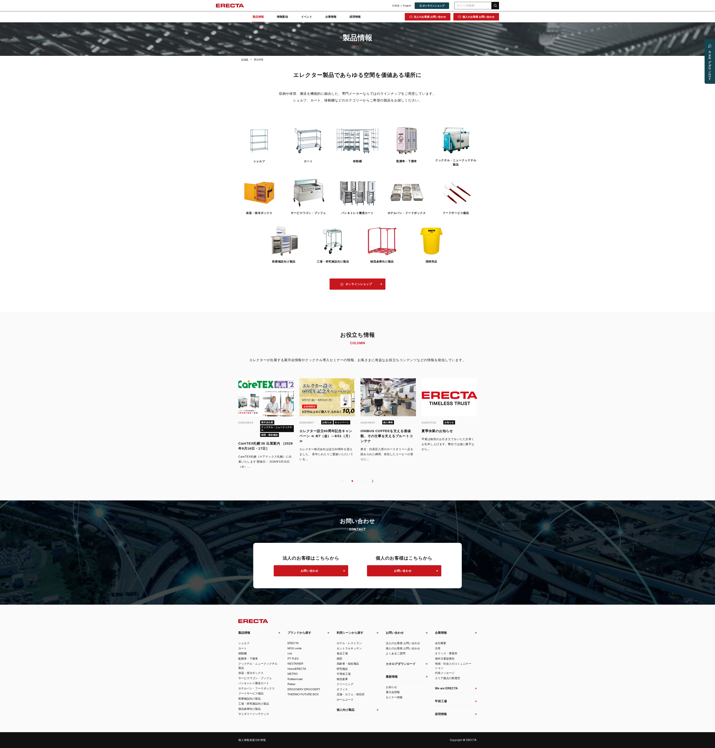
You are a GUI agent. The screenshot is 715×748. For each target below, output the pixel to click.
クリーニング (345, 684)
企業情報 (330, 16)
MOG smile (294, 648)
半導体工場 (344, 673)
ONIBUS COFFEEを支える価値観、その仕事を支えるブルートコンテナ (386, 436)
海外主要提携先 (445, 658)
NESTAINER (295, 663)
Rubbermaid (294, 679)
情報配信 (282, 16)
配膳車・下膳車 (406, 161)
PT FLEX (293, 658)
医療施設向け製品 (283, 261)
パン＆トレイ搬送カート (357, 212)
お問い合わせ (309, 570)
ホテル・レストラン (349, 643)
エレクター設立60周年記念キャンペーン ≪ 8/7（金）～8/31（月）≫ (325, 436)
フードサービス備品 (456, 212)
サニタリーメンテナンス (253, 713)
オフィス (342, 689)
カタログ (709, 64)
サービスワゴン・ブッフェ (308, 212)
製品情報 (258, 16)
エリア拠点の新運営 (447, 678)
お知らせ (391, 687)
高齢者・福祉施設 (348, 663)
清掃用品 (431, 261)
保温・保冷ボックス (259, 212)
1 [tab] (352, 481)
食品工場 (342, 653)
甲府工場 (441, 701)
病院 (339, 658)
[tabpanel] (266, 423)
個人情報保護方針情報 (252, 740)
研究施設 (342, 668)
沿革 (438, 648)
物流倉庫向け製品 (382, 261)
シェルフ (259, 161)
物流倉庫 (342, 679)
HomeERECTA (296, 668)
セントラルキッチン (349, 648)
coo (289, 653)
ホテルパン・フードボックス (407, 212)
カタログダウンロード (401, 663)
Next (372, 481)
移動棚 (357, 161)
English (407, 5)
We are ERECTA (446, 688)
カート (308, 161)
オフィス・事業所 (446, 653)
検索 (495, 5)
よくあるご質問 (395, 653)
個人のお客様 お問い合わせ (479, 16)
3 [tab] (362, 481)
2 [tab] (357, 481)
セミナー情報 (394, 697)
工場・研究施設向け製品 (333, 261)
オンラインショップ (359, 284)
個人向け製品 (346, 709)
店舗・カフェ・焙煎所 (351, 694)
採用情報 (355, 16)
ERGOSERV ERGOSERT (303, 689)
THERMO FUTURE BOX (303, 694)
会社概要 (440, 643)
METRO (292, 673)
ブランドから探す (299, 632)
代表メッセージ (445, 672)
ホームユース (345, 699)
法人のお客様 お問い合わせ (430, 16)
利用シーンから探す (350, 632)
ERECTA (293, 643)
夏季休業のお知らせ (437, 431)
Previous (342, 481)
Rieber (291, 684)
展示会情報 (393, 692)
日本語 (395, 5)
